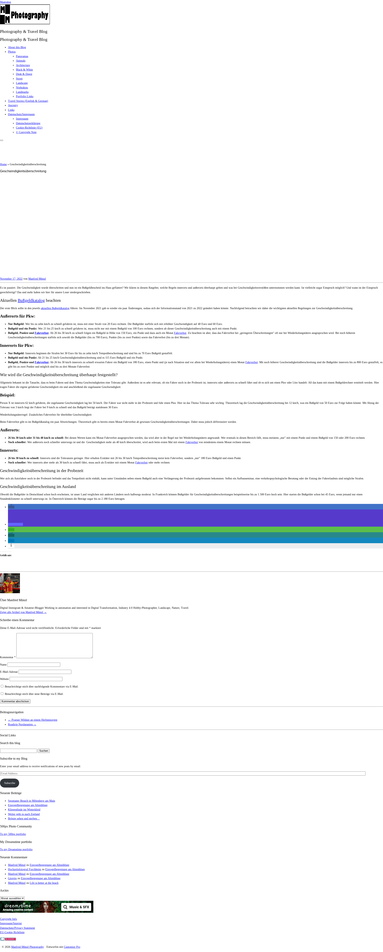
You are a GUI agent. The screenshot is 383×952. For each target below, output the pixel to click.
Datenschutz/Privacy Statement (17, 927)
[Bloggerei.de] (8, 939)
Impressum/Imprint (11, 923)
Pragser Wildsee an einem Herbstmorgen (32, 719)
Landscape (22, 83)
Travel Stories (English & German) (28, 100)
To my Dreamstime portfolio (16, 849)
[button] (11, 507)
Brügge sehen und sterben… (24, 818)
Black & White (24, 69)
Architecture (23, 65)
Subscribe (9, 783)
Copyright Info (8, 919)
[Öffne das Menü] (1, 140)
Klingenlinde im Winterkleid (24, 809)
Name (3, 664)
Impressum (22, 118)
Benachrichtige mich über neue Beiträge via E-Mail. (34, 693)
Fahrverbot (41, 332)
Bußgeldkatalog (31, 300)
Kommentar (8, 657)
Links (11, 109)
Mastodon (5, 2)
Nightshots (22, 87)
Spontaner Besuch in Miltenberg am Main (31, 800)
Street (19, 78)
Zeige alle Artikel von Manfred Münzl (23, 612)
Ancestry (13, 105)
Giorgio (12, 878)
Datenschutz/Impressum (21, 114)
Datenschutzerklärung (28, 123)
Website (4, 679)
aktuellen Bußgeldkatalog (55, 308)
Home (3, 164)
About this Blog (17, 47)
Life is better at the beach (44, 882)
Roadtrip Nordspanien (22, 724)
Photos (12, 51)
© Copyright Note (26, 132)
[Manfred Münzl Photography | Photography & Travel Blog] (25, 23)
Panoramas (22, 56)
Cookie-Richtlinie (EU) (29, 127)
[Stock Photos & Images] (46, 911)
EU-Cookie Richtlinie (12, 932)
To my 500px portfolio (13, 834)
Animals (20, 60)
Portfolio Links (24, 96)
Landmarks (22, 91)
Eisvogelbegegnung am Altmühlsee (27, 805)
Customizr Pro (72, 946)
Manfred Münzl (37, 278)
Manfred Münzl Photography (27, 946)
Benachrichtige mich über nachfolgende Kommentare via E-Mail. (42, 686)
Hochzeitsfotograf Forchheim (24, 869)
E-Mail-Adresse (9, 671)
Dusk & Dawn (24, 74)
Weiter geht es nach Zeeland (24, 814)
